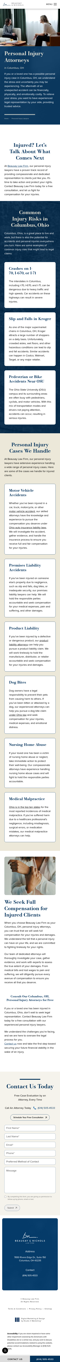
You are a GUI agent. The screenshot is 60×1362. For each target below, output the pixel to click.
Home (6, 118)
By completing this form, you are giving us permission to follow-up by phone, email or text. (30, 1197)
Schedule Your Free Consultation (28, 1117)
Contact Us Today (30, 1087)
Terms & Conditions (17, 1308)
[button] (5, 1350)
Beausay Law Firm (18, 166)
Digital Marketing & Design (33, 1319)
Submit (10, 1207)
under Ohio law (18, 715)
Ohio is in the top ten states (24, 807)
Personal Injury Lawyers (20, 118)
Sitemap (48, 1308)
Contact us (10, 1043)
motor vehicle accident (22, 511)
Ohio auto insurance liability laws (27, 527)
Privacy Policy (35, 1308)
